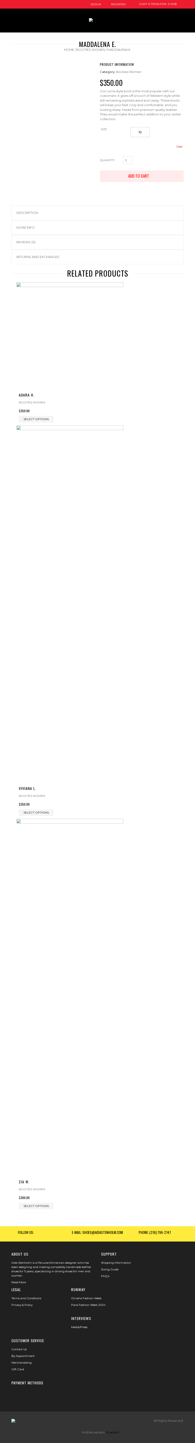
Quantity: (107, 160)
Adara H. (26, 395)
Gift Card (17, 1369)
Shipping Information (116, 1262)
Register (118, 4)
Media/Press (79, 1327)
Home (69, 50)
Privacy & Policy (22, 1305)
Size (104, 129)
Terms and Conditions (26, 1298)
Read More (18, 1282)
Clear (179, 146)
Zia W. (24, 1182)
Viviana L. (27, 788)
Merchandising (21, 1362)
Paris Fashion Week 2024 (88, 1305)
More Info (25, 227)
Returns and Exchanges (37, 257)
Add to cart (139, 176)
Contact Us (19, 1349)
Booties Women (90, 50)
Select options (36, 419)
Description (27, 213)
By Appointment (23, 1356)
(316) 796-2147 (160, 1232)
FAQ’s (105, 1276)
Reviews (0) (25, 242)
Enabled (112, 1432)
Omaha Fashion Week (86, 1298)
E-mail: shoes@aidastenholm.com (97, 1232)
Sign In (96, 4)
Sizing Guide (109, 1269)
